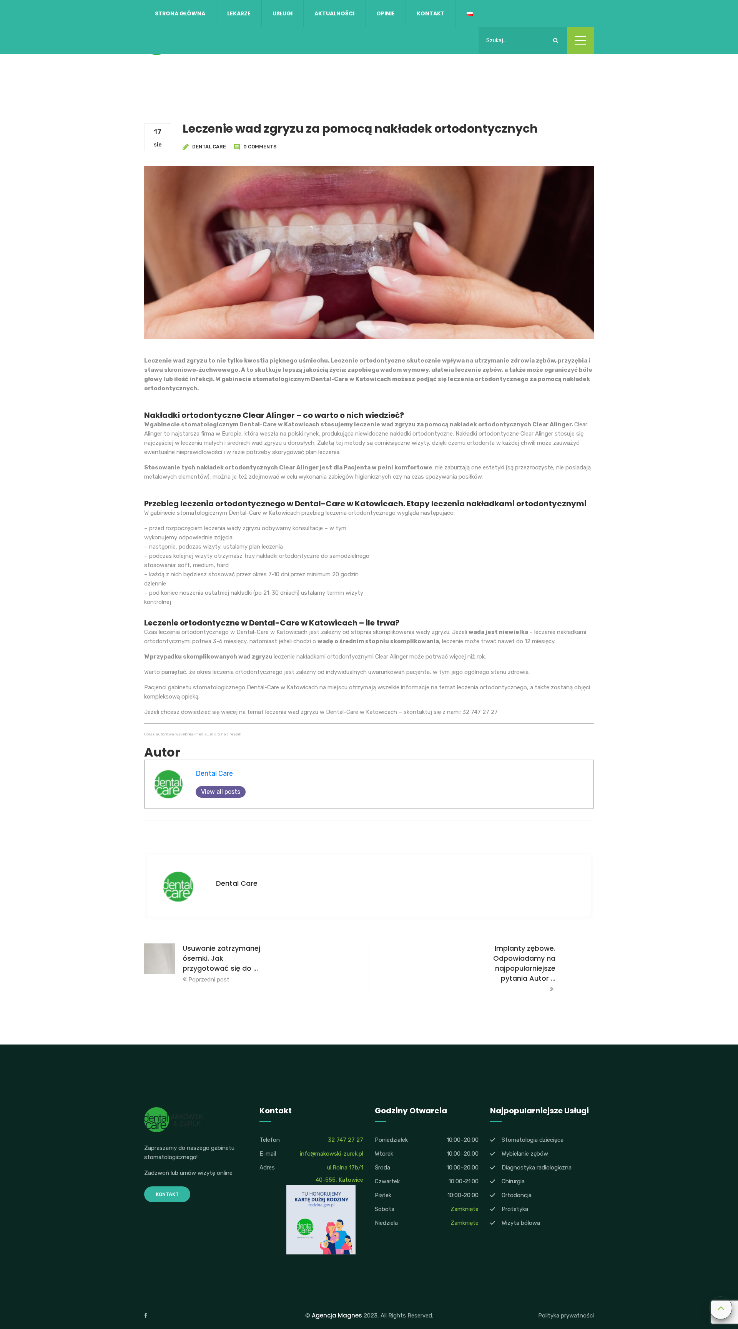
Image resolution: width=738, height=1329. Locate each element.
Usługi (283, 13)
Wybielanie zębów (525, 1154)
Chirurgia (513, 1181)
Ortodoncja (517, 1195)
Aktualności (334, 13)
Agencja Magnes (337, 1315)
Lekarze (239, 13)
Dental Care (209, 147)
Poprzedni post (208, 979)
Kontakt (431, 13)
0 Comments (260, 147)
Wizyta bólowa (521, 1223)
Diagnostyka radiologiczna (537, 1167)
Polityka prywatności (566, 1315)
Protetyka (515, 1209)
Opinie (385, 13)
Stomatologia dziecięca (532, 1140)
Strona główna (180, 13)
